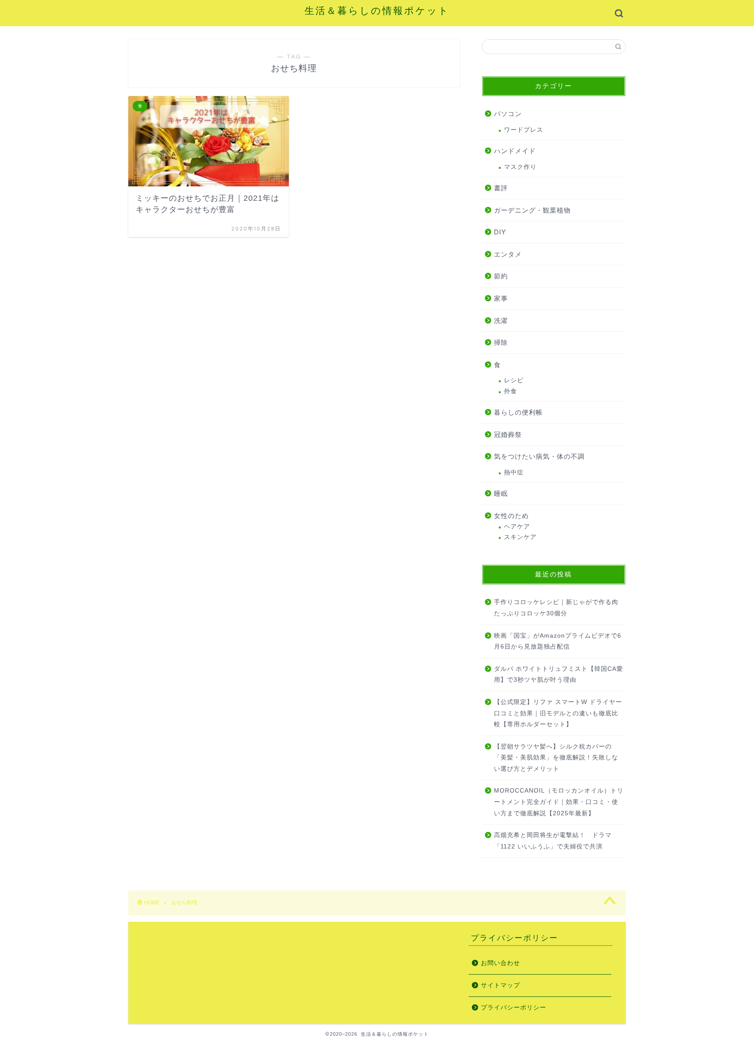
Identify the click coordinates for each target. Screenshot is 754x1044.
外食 (510, 391)
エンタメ (508, 254)
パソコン (508, 113)
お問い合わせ (500, 963)
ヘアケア (517, 526)
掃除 (501, 342)
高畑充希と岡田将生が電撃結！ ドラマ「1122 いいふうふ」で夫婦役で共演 (553, 841)
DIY (500, 232)
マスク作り (520, 167)
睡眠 (501, 493)
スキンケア (520, 537)
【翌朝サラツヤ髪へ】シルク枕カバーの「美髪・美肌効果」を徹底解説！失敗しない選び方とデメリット (556, 757)
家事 (501, 298)
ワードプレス (523, 130)
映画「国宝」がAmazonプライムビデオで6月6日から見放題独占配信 (557, 641)
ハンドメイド (515, 151)
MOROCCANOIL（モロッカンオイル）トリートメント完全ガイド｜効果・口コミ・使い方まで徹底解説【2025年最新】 (559, 801)
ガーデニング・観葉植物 (532, 210)
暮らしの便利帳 (518, 412)
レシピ (514, 380)
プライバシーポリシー (513, 1007)
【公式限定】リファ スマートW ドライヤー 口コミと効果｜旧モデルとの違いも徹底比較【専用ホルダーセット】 (558, 713)
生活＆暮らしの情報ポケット (377, 10)
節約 (501, 276)
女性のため (511, 515)
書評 (501, 188)
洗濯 (501, 320)
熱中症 (514, 472)
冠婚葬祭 (508, 434)
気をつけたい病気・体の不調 (539, 456)
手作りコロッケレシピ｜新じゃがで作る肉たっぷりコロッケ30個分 (556, 608)
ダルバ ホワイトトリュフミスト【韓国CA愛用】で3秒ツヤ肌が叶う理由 (558, 674)
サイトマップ (500, 985)
